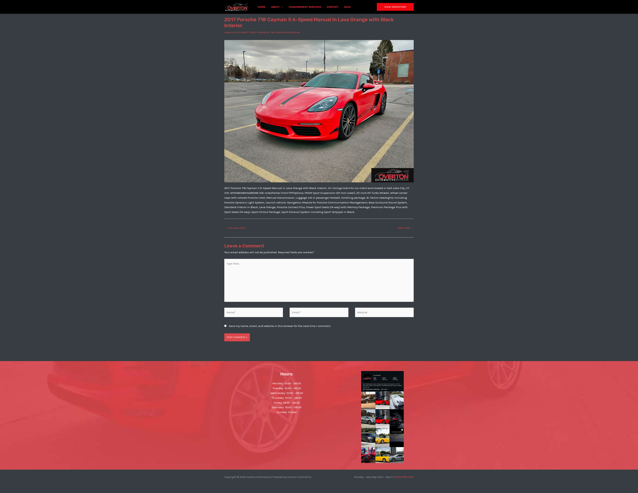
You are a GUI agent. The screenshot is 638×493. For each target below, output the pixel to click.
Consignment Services (305, 6)
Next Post (405, 227)
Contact (332, 6)
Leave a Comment (236, 32)
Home (262, 6)
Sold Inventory (259, 32)
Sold (347, 6)
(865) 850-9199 (404, 477)
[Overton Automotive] (236, 6)
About (275, 6)
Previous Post (235, 227)
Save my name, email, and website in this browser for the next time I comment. (280, 326)
